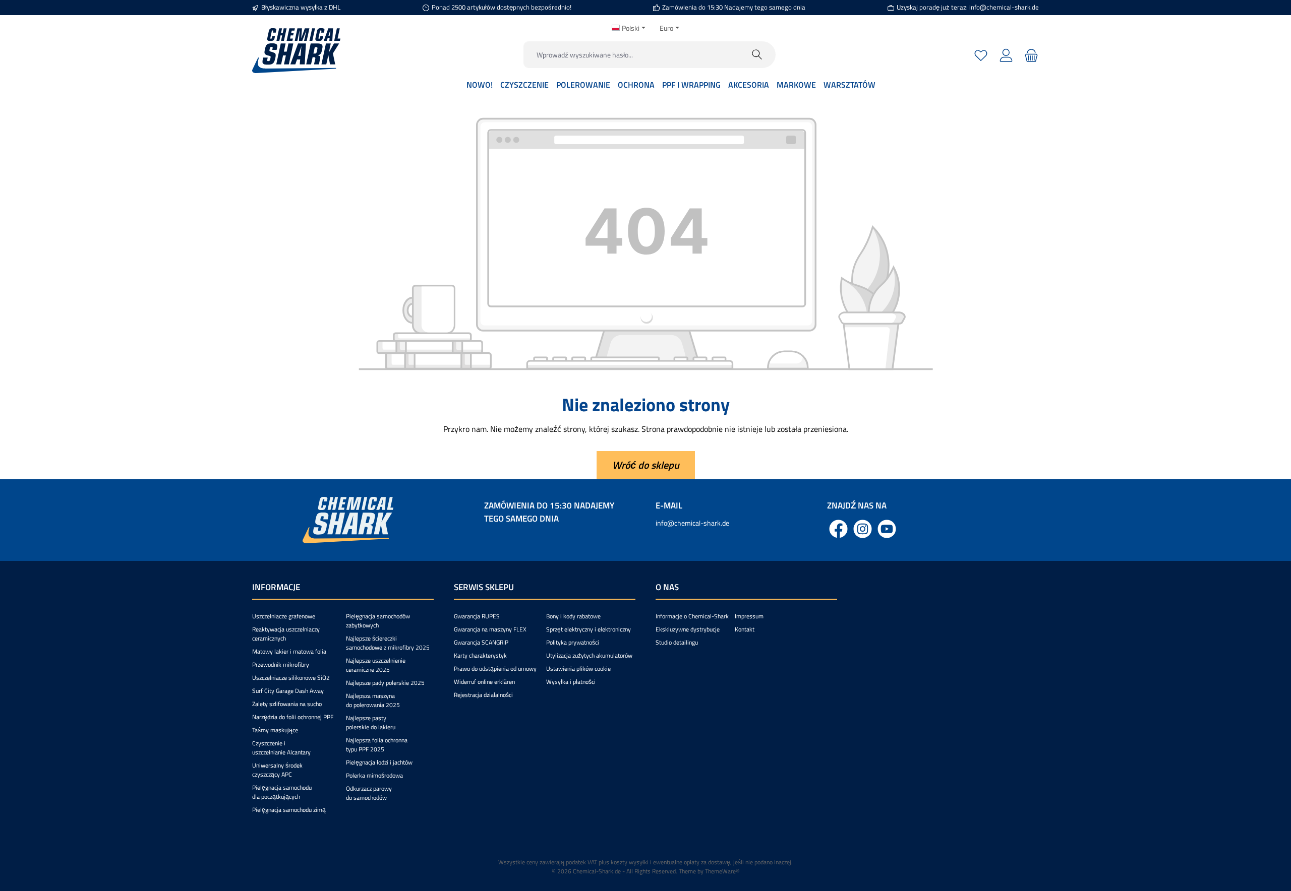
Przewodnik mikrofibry (280, 664)
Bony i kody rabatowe (573, 616)
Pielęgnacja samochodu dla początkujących (282, 792)
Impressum (749, 616)
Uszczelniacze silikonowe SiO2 (291, 677)
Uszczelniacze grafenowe (283, 616)
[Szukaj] (757, 54)
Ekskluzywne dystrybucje (688, 629)
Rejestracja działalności (483, 694)
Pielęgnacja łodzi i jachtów (379, 762)
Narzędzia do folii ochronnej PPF (292, 717)
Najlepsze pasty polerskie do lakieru (370, 722)
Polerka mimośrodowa (374, 775)
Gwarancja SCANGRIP (481, 642)
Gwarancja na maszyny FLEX (490, 629)
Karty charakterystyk (480, 655)
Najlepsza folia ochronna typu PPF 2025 (376, 744)
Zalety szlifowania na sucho (287, 704)
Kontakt (744, 629)
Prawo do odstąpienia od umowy (495, 668)
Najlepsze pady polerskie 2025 (385, 682)
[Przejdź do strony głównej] (296, 50)
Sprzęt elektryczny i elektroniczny (588, 629)
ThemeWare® (722, 871)
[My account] (1006, 54)
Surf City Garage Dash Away (288, 690)
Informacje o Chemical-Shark (692, 616)
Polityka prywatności (572, 642)
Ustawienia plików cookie (578, 668)
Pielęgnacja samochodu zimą (289, 809)
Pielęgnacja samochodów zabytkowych (378, 620)
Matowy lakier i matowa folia (289, 651)
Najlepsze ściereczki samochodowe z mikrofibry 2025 (388, 642)
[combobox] (631, 54)
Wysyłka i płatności (571, 681)
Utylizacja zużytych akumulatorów (589, 655)
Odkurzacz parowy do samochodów (369, 793)
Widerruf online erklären (484, 681)
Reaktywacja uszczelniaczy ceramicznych (286, 633)
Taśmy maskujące (275, 730)
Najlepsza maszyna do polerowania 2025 (373, 700)
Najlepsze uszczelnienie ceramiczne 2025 (375, 665)
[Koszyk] (1030, 54)
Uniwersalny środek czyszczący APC (277, 769)
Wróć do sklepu (645, 465)
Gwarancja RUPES (477, 616)
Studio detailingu (677, 642)
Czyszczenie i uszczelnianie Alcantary (281, 747)
